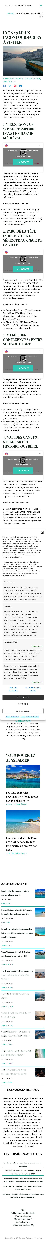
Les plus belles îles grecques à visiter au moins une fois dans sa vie (22, 796)
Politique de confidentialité (30, 717)
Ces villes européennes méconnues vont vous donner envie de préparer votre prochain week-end (17, 975)
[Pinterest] (15, 85)
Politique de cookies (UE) (23, 1225)
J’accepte (23, 162)
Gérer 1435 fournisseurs (13, 689)
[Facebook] (4, 85)
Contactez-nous (23, 1222)
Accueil (10, 13)
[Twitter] (9, 85)
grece (8, 804)
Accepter (23, 697)
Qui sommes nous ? (23, 1219)
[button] (42, 532)
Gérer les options (23, 711)
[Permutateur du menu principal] (41, 5)
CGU (23, 1210)
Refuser (23, 704)
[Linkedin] (20, 85)
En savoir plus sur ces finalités (33, 689)
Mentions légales (23, 1216)
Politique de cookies (12, 717)
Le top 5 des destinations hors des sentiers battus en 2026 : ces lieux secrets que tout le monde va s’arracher (17, 933)
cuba (8, 853)
